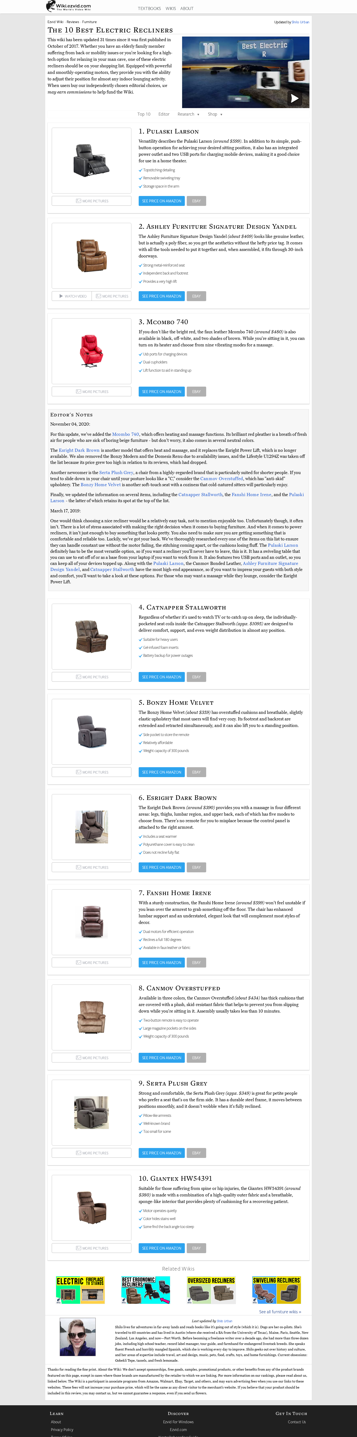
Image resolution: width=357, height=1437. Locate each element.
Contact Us (297, 1421)
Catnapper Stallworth (200, 494)
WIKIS (171, 8)
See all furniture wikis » (280, 1311)
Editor (164, 114)
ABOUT (187, 8)
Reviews (73, 21)
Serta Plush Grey (116, 472)
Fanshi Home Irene (251, 494)
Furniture (89, 21)
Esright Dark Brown (80, 450)
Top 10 (143, 114)
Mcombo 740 (125, 434)
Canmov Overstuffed (221, 478)
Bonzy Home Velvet (101, 484)
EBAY (196, 200)
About (56, 1421)
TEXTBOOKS (149, 8)
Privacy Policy (62, 1429)
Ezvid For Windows (178, 1421)
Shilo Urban (224, 1321)
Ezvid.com (178, 1429)
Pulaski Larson (283, 545)
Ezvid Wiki (56, 21)
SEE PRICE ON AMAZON (161, 200)
